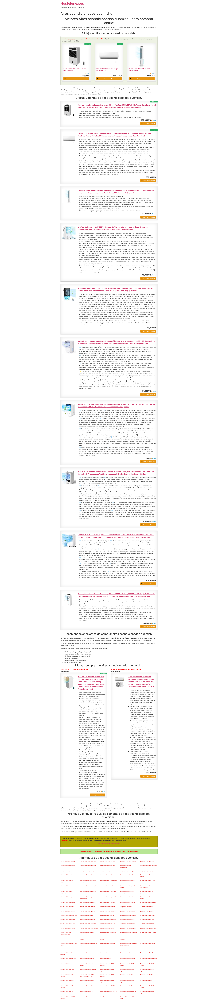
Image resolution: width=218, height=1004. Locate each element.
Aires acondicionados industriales (68, 915)
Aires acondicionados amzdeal (68, 958)
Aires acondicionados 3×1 (146, 980)
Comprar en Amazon (77, 78)
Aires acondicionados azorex (87, 952)
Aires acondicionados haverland (128, 915)
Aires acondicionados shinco (127, 880)
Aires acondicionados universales (148, 865)
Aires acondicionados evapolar (128, 923)
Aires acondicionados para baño (108, 897)
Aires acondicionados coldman (68, 949)
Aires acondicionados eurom (147, 923)
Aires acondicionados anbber (147, 952)
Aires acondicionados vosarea (107, 861)
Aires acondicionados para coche (68, 897)
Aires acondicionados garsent (127, 919)
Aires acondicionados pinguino (108, 891)
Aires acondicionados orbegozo (128, 897)
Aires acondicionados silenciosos (108, 880)
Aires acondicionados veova (147, 861)
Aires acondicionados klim (146, 906)
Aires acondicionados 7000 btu (88, 969)
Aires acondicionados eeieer (107, 928)
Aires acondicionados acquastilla (148, 958)
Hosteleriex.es (72, 3)
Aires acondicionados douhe (87, 932)
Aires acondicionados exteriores (88, 923)
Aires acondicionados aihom (87, 958)
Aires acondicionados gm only (147, 915)
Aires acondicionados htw (86, 915)
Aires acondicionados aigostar (127, 958)
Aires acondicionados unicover (68, 871)
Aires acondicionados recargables (88, 886)
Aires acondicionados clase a (147, 943)
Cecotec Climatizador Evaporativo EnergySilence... (74, 69)
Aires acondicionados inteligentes (108, 911)
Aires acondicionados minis (67, 906)
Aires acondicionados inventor (127, 911)
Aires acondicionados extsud (107, 923)
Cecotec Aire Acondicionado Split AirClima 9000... (107, 69)
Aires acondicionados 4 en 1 (87, 980)
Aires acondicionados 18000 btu (108, 991)
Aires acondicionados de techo (68, 938)
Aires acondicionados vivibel (67, 865)
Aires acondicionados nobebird (88, 902)
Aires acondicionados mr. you (107, 902)
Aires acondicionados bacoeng (147, 949)
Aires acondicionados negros (127, 902)
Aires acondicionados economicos (148, 928)
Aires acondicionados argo (127, 952)
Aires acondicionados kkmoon (87, 911)
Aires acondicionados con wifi (147, 938)
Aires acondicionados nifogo (67, 902)
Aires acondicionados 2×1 (86, 985)
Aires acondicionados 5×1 (126, 974)
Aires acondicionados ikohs (107, 915)
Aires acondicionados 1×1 (66, 991)
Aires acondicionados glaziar (87, 919)
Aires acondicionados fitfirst (147, 919)
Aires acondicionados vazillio (107, 865)
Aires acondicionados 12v (86, 991)
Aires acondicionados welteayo (88, 861)
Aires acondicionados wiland (67, 861)
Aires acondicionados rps (66, 886)
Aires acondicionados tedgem (147, 871)
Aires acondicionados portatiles (88, 891)
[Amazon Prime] (87, 73)
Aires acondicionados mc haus (107, 906)
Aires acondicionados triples (127, 871)
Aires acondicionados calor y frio (88, 949)
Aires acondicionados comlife (107, 943)
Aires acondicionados (85, 996)
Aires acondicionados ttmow (87, 871)
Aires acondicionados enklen (67, 928)
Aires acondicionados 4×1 (146, 974)
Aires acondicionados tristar (107, 871)
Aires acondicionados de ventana (128, 932)
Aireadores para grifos (106, 996)
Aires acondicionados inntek (147, 911)
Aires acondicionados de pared (148, 932)
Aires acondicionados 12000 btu (128, 991)
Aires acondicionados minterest (148, 902)
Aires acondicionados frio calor (108, 919)
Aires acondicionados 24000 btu (108, 985)
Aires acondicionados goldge (67, 919)
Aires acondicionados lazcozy (87, 906)
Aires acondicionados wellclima (128, 861)
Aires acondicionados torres (67, 874)
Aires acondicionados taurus (107, 874)
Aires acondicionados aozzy (107, 952)
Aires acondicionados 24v (126, 985)
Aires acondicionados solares (127, 874)
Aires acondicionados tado (87, 874)
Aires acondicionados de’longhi (108, 932)
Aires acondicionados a (66, 963)
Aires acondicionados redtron (147, 880)
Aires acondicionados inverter (67, 911)
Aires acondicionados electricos (128, 928)
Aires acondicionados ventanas (88, 865)
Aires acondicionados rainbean (108, 886)
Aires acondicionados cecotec (107, 949)
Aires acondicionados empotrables (89, 928)
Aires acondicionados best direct (128, 949)
